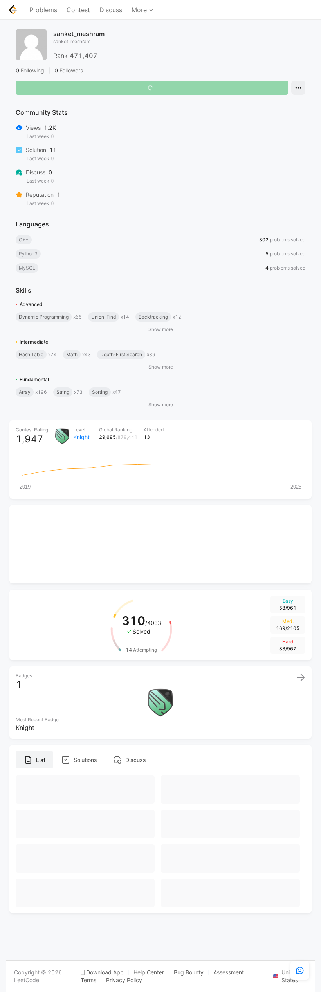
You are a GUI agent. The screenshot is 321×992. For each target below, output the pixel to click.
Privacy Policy (124, 980)
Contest (78, 10)
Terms (88, 980)
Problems (43, 10)
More (139, 10)
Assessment (228, 972)
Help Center (148, 972)
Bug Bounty (189, 972)
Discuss (110, 10)
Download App (105, 972)
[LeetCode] (13, 9)
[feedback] (299, 970)
